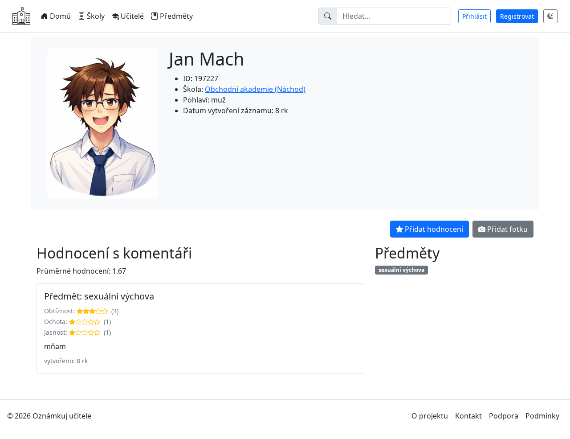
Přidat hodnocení (434, 229)
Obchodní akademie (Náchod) (255, 89)
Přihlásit (474, 16)
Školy (96, 16)
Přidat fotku (507, 229)
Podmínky (542, 416)
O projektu (429, 416)
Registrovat (517, 16)
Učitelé (132, 16)
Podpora (503, 416)
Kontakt (468, 416)
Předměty (176, 16)
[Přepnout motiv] (550, 16)
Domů (60, 16)
